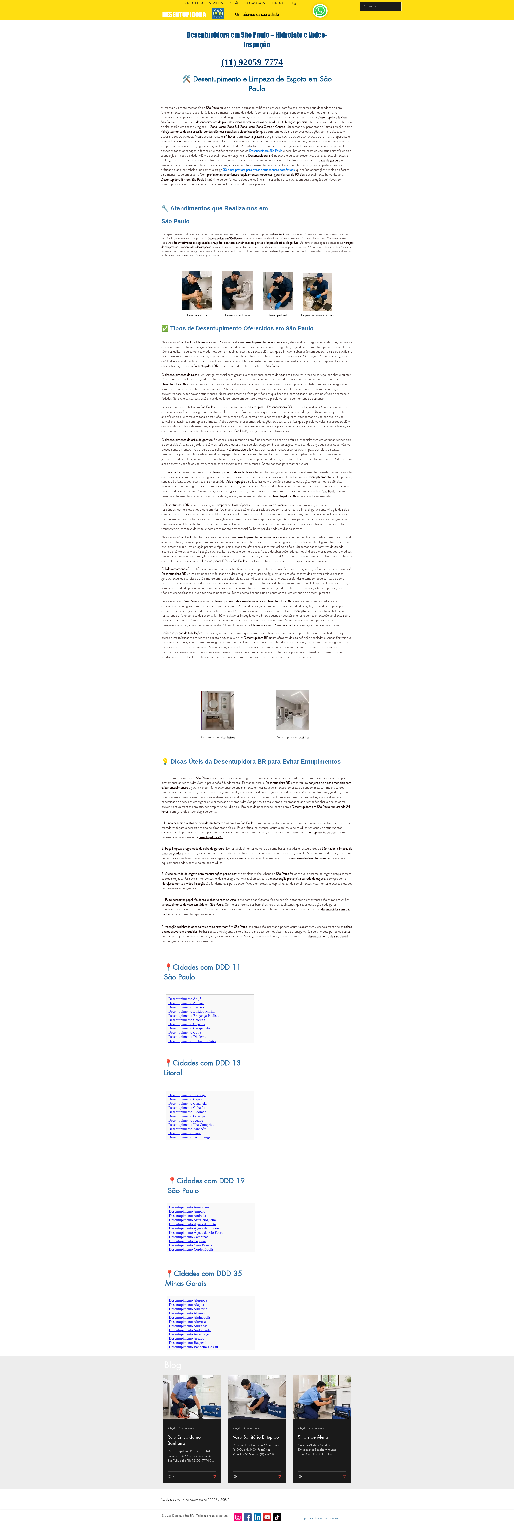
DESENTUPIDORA (184, 14)
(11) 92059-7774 (252, 62)
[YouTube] (267, 1517)
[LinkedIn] (257, 1517)
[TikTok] (277, 1517)
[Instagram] (238, 1517)
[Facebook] (248, 1517)
